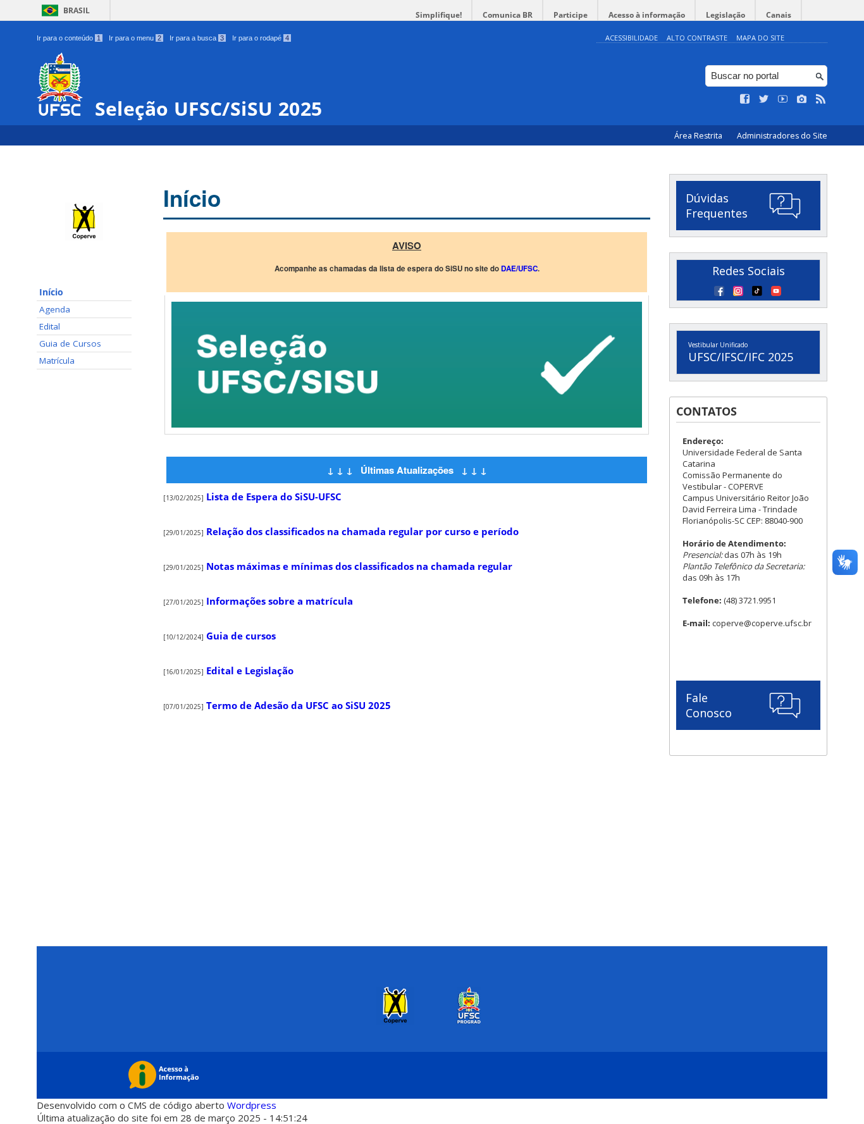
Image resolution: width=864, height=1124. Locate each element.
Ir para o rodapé (260, 38)
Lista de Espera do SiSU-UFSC (274, 496)
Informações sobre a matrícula (279, 601)
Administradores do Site (782, 135)
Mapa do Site (760, 37)
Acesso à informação (646, 14)
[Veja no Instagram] (802, 99)
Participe (570, 14)
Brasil (76, 10)
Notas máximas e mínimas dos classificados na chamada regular (359, 566)
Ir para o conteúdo (69, 38)
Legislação (725, 14)
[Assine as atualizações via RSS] (821, 99)
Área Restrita (699, 135)
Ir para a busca (197, 38)
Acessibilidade (631, 37)
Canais (778, 14)
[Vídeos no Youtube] (783, 99)
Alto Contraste (697, 37)
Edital (49, 326)
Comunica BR (508, 14)
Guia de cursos (241, 635)
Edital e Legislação (249, 670)
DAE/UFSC (519, 268)
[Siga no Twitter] (764, 99)
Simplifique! (439, 14)
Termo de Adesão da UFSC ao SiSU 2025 (298, 705)
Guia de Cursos (70, 343)
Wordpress (251, 1105)
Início (51, 292)
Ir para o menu (135, 38)
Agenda (54, 309)
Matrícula (57, 360)
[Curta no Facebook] (745, 99)
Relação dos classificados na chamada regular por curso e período (362, 531)
